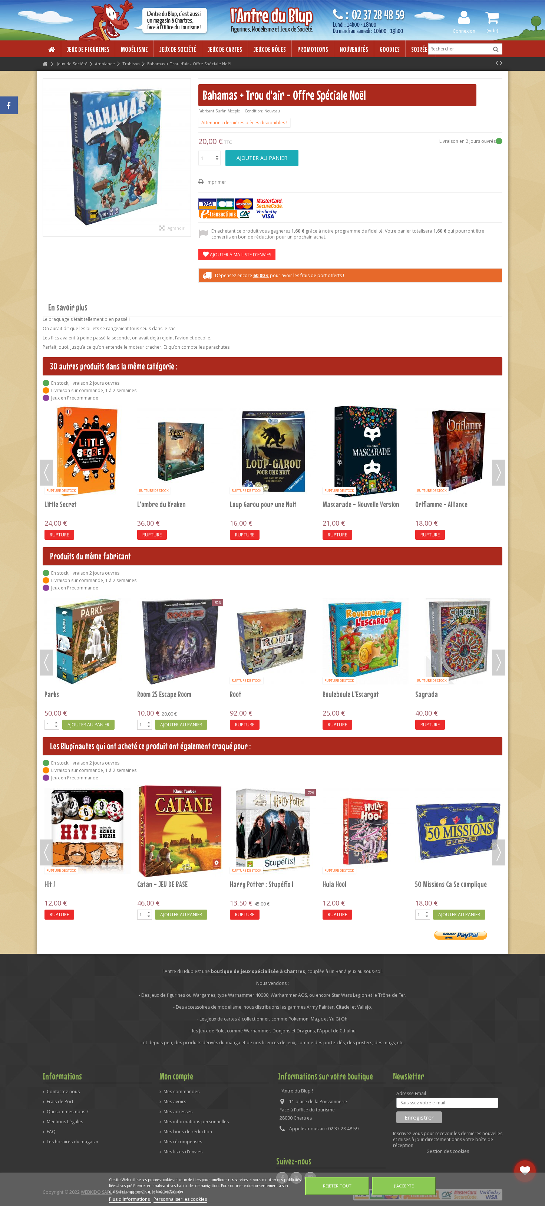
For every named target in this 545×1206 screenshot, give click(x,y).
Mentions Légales (65, 1122)
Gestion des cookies (447, 1151)
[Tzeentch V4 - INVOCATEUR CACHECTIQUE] (273, 641)
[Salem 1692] (458, 416)
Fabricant (206, 111)
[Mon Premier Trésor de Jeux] (273, 831)
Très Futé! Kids (63, 884)
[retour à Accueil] (45, 64)
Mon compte (176, 1076)
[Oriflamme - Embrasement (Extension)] (87, 416)
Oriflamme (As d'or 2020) (169, 434)
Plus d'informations (130, 1199)
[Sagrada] (87, 641)
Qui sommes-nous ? (67, 1112)
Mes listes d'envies (183, 1152)
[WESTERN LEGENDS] (366, 641)
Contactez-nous (63, 1092)
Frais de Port (60, 1102)
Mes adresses (178, 1112)
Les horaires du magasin (72, 1142)
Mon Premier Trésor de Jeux (266, 884)
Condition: (254, 111)
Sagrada (55, 694)
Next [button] (498, 473)
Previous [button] (46, 473)
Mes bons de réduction (188, 1132)
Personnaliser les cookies (180, 1199)
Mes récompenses (183, 1142)
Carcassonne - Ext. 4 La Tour (173, 884)
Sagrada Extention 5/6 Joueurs (178, 694)
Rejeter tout (337, 1186)
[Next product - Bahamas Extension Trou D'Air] (501, 62)
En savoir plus (67, 307)
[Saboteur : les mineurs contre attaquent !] (273, 416)
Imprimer (215, 182)
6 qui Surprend (342, 884)
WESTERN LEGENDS (344, 694)
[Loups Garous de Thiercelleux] (458, 831)
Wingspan (427, 694)
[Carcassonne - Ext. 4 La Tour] (180, 831)
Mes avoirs (175, 1102)
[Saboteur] (366, 416)
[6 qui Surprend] (366, 831)
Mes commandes (181, 1092)
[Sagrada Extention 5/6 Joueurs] (180, 641)
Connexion (464, 30)
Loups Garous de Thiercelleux (452, 884)
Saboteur (335, 434)
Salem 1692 (429, 434)
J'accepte (404, 1186)
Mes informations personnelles (196, 1122)
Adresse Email (411, 1094)
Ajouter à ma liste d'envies (240, 255)
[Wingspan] (458, 641)
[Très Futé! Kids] (87, 831)
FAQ (51, 1132)
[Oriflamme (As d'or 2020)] (180, 416)
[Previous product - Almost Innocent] (496, 62)
